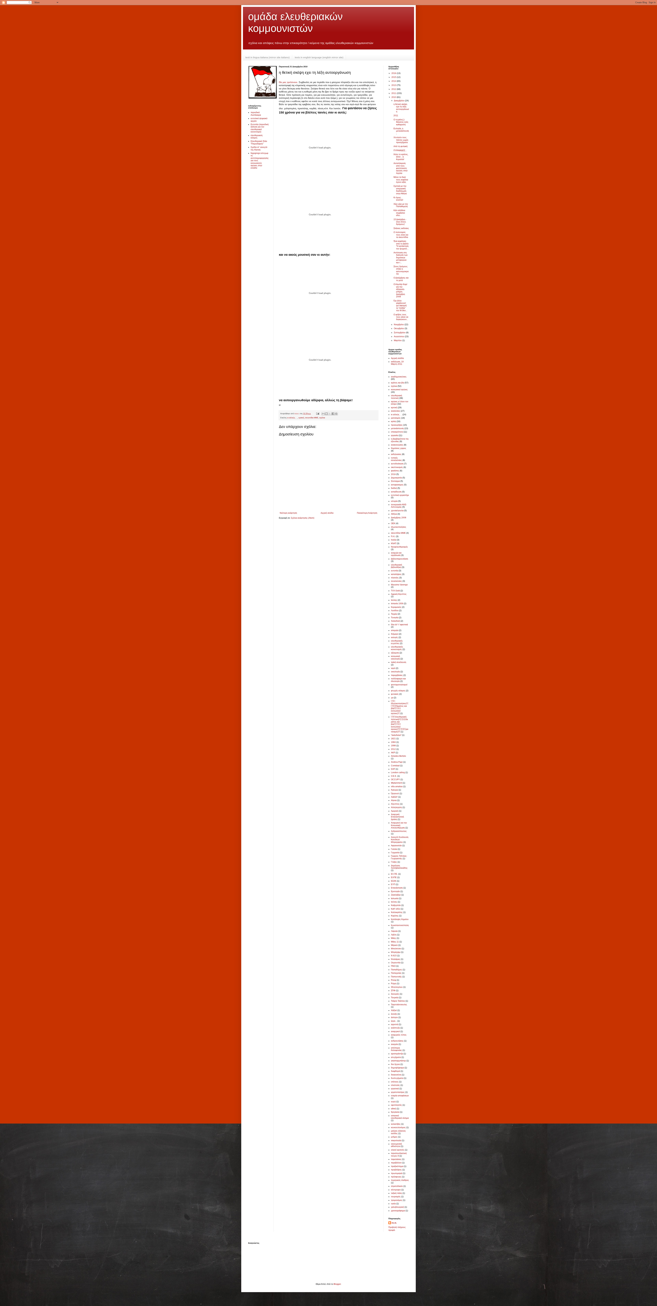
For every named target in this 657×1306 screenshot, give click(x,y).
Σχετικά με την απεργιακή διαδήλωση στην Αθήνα (400, 190)
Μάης (393, 938)
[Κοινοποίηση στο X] (329, 413)
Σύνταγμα (395, 481)
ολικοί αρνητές (397, 1150)
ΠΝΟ (393, 966)
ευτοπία (394, 570)
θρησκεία (395, 1112)
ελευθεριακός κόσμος (257, 136)
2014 (394, 81)
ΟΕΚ (393, 523)
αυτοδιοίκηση (397, 463)
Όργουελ (395, 793)
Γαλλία (394, 849)
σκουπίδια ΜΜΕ (311, 418)
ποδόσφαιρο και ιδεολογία (398, 679)
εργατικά (395, 1088)
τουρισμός (396, 1196)
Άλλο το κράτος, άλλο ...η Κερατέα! (401, 157)
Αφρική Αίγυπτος (399, 594)
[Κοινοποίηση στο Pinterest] (336, 413)
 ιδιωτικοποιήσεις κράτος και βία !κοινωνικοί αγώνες (399, 707)
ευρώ (393, 1101)
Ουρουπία (395, 962)
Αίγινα (394, 800)
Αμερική (394, 811)
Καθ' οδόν (395, 909)
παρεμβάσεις (397, 675)
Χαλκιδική (395, 621)
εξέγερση (395, 653)
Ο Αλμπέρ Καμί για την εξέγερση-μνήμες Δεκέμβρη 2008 (400, 290)
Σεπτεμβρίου (400, 332)
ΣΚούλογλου (397, 987)
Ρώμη (393, 983)
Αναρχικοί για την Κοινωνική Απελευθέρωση (399, 825)
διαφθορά (395, 1071)
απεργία (394, 630)
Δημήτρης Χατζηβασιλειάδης (399, 866)
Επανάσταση (397, 888)
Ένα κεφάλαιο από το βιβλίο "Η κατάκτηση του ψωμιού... (401, 245)
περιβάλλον (396, 1163)
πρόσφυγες (396, 1177)
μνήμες (394, 1137)
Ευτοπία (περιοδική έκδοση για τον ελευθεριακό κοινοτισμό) (260, 128)
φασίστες (395, 471)
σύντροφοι (396, 1190)
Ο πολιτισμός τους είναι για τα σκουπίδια (401, 234)
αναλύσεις (395, 411)
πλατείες (395, 577)
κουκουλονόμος (398, 1127)
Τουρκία (394, 997)
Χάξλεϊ (394, 1010)
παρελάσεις (396, 1159)
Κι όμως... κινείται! (398, 198)
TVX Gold (395, 590)
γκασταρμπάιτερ (398, 1061)
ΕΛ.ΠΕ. (394, 874)
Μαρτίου (398, 340)
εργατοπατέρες (398, 1092)
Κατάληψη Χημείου (400, 919)
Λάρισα (394, 931)
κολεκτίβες (396, 1124)
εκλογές (394, 637)
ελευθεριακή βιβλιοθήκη (396, 566)
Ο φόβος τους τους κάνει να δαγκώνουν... (401, 317)
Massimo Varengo (399, 585)
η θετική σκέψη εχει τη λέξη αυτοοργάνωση (401, 108)
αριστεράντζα (397, 1054)
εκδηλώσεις (396, 454)
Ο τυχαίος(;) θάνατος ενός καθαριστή (401, 122)
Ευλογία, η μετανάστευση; (401, 131)
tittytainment (396, 783)
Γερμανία (395, 852)
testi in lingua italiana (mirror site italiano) (267, 57)
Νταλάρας (395, 959)
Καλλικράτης (397, 912)
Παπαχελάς (396, 973)
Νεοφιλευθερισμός (399, 547)
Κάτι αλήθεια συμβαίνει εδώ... (399, 213)
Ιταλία (393, 540)
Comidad (395, 765)
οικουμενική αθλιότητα (396, 1145)
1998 (393, 745)
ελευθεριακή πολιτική (396, 396)
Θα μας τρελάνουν (288, 82)
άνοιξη (394, 1014)
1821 (393, 738)
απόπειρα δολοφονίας (396, 1049)
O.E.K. (394, 776)
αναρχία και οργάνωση (396, 554)
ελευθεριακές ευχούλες (397, 642)
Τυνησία (394, 617)
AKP (393, 752)
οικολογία (395, 671)
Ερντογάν (395, 891)
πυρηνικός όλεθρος (400, 1180)
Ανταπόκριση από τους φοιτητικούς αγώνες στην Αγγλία (401, 168)
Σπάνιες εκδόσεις (401, 228)
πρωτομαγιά (396, 1173)
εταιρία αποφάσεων (400, 1095)
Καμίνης (394, 916)
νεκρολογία (396, 1140)
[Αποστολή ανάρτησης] (317, 414)
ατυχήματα (396, 1057)
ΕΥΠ (393, 884)
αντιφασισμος (397, 485)
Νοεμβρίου (399, 324)
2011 (394, 93)
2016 (394, 73)
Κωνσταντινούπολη (400, 925)
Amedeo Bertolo (398, 756)
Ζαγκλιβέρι (396, 895)
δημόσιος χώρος (398, 448)
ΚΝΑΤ (393, 543)
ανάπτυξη (395, 1028)
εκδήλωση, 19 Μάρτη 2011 (397, 362)
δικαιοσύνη (396, 1075)
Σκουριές (395, 994)
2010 (394, 97)
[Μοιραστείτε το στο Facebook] (333, 413)
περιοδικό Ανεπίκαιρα (256, 113)
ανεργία (394, 1044)
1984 (393, 742)
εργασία (394, 435)
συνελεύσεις (396, 581)
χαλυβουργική (397, 1207)
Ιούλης (394, 600)
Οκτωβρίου (399, 328)
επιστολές (395, 1085)
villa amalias (397, 786)
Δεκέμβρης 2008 (398, 517)
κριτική (301, 418)
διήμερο (394, 634)
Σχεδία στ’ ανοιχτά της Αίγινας (259, 148)
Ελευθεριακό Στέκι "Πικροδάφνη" (259, 142)
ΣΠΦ (393, 990)
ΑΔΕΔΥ (394, 797)
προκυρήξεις (397, 425)
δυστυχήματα (397, 1078)
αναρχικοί (395, 1031)
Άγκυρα (394, 790)
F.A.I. (393, 536)
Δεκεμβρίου (399, 100)
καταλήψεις (396, 574)
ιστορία (394, 501)
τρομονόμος (396, 1200)
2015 (394, 77)
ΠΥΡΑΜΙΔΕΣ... (400, 150)
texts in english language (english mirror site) (319, 57)
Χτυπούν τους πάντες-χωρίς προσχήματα (401, 140)
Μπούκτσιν (396, 948)
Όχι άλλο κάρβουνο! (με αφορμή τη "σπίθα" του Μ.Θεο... (400, 306)
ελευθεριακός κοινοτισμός (397, 648)
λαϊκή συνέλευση (398, 662)
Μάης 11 (395, 942)
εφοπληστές (396, 1105)
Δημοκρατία (396, 478)
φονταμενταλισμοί (399, 684)
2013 (394, 85)
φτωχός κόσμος (398, 690)
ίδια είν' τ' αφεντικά (399, 624)
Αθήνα (394, 514)
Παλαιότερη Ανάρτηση (367, 513)
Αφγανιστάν (396, 845)
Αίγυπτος (395, 804)
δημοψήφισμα (397, 1068)
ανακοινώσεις (397, 445)
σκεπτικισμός (397, 467)
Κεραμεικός (396, 607)
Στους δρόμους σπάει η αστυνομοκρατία (401, 270)
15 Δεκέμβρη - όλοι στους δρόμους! (400, 222)
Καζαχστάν (396, 905)
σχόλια (322, 418)
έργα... (394, 1021)
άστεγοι (394, 1017)
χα (392, 697)
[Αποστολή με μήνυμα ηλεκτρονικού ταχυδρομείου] (323, 413)
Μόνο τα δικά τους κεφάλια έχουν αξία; (401, 179)
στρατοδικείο (397, 1186)
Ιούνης (394, 902)
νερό (393, 668)
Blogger (337, 1284)
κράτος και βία (397, 383)
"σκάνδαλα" (396, 735)
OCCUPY (395, 779)
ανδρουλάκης (397, 1041)
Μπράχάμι (395, 952)
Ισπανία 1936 (397, 603)
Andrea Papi (397, 762)
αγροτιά (394, 1024)
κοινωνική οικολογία (395, 657)
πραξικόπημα (397, 1166)
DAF (393, 769)
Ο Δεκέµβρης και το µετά (401, 279)
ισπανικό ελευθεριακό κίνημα (400, 1116)
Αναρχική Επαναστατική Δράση (397, 817)
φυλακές (395, 694)
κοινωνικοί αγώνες (399, 389)
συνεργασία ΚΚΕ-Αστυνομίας (399, 505)
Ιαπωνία (394, 898)
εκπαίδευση (396, 492)
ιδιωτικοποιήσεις (398, 527)
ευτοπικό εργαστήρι (400, 495)
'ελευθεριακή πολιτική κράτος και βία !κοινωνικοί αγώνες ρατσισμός (399, 724)
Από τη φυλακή (401, 146)
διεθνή (394, 488)
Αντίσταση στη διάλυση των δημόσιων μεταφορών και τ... (401, 257)
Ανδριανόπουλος (399, 831)
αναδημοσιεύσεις (399, 377)
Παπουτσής (396, 976)
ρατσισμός (396, 418)
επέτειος (394, 1082)
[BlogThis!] (326, 413)
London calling (398, 772)
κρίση (393, 421)
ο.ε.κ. (394, 1223)
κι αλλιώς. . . (292, 418)
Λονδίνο (394, 610)
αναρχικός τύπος (399, 1035)
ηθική (393, 1108)
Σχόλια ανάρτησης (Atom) (302, 518)
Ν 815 (394, 955)
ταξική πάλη (396, 1193)
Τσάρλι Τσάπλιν (398, 1001)
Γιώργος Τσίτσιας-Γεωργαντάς (399, 857)
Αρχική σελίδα (327, 513)
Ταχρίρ (394, 614)
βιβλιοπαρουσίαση (399, 559)
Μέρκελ (394, 945)
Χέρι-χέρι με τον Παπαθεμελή (401, 205)
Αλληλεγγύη (396, 807)
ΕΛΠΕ (394, 877)
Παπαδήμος (396, 969)
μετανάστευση (397, 428)
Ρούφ (393, 980)
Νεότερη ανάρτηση (288, 513)
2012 (394, 89)
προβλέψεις (396, 1170)
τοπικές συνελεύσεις (396, 459)
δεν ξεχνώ (395, 1064)
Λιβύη (393, 935)
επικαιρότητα (397, 432)
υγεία (393, 1203)
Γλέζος (394, 862)
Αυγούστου (399, 336)
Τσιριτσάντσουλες (399, 1004)
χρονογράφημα (398, 1210)
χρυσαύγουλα (397, 510)
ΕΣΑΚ (393, 881)
